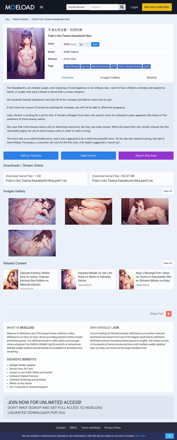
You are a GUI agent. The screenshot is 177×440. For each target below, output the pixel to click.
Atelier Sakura (71, 51)
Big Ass (85, 66)
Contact (61, 427)
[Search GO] (122, 7)
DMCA (73, 427)
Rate (95, 44)
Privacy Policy (113, 427)
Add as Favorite (31, 155)
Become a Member (157, 7)
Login (134, 7)
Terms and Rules (90, 427)
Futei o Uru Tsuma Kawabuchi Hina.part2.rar (122, 180)
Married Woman (100, 66)
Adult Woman (71, 66)
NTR (113, 66)
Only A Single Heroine (129, 66)
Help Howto (88, 155)
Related (152, 77)
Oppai (146, 66)
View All (168, 191)
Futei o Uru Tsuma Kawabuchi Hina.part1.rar (36, 180)
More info (140, 435)
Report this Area (146, 155)
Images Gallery (110, 77)
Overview (67, 77)
